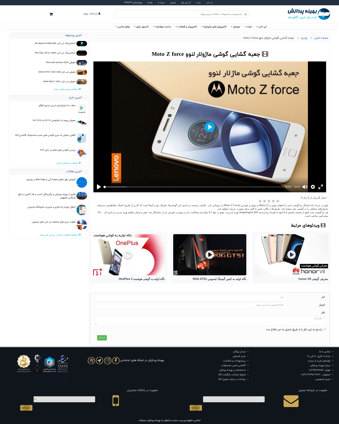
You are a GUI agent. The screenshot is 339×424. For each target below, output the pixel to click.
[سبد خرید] (51, 14)
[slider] (193, 187)
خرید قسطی (239, 356)
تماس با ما (324, 351)
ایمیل (322, 305)
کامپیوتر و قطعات (187, 26)
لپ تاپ (209, 2)
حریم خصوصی (322, 379)
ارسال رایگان (239, 351)
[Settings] (313, 187)
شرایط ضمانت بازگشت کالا (232, 374)
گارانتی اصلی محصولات (233, 365)
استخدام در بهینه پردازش (232, 370)
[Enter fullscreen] (320, 187)
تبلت (198, 2)
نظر (323, 313)
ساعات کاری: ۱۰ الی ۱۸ (318, 356)
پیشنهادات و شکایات (234, 361)
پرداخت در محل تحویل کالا (232, 379)
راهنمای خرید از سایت (319, 361)
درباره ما (161, 2)
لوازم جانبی (124, 26)
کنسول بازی (142, 26)
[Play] (99, 187)
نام (323, 297)
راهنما (149, 2)
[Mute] (305, 187)
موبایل (173, 2)
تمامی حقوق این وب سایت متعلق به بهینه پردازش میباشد (170, 420)
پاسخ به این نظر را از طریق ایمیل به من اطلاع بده (294, 329)
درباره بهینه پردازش (320, 365)
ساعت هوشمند (163, 26)
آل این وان (186, 2)
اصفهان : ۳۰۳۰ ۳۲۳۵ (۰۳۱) (315, 374)
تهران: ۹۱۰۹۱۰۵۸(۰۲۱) (319, 370)
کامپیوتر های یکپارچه (215, 26)
